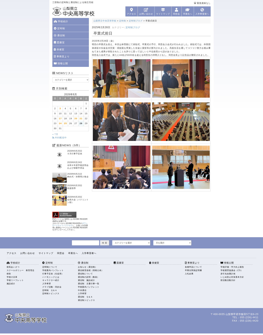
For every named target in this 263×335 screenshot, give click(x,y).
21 (81, 118)
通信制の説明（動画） (88, 277)
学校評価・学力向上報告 (232, 267)
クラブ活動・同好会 (51, 287)
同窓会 (176, 14)
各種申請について (193, 267)
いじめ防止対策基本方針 (232, 277)
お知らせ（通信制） (87, 267)
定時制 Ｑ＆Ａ (49, 290)
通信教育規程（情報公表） (90, 270)
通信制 (60, 35)
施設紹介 (11, 283)
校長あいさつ (13, 267)
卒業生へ (187, 14)
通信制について (85, 274)
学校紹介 (62, 21)
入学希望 (46, 283)
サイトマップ (163, 14)
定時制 (60, 28)
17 (60, 118)
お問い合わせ (146, 14)
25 (65, 123)
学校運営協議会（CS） (232, 270)
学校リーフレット (15, 280)
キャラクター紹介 (50, 280)
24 (60, 123)
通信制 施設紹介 (86, 280)
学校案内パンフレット (53, 270)
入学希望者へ (202, 14)
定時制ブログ (133, 27)
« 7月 (55, 134)
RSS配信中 (60, 137)
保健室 (60, 49)
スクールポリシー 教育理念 (20, 270)
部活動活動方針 (228, 280)
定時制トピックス (50, 293)
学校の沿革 (12, 277)
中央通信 (82, 290)
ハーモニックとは (50, 277)
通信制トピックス (86, 300)
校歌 (9, 274)
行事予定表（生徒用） (53, 274)
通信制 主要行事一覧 (88, 283)
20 (75, 118)
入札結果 (189, 274)
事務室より (63, 56)
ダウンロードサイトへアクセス (70, 224)
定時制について (49, 267)
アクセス (131, 14)
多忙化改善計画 (228, 274)
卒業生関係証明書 (193, 270)
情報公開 (62, 63)
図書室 (60, 42)
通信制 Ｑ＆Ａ (85, 297)
